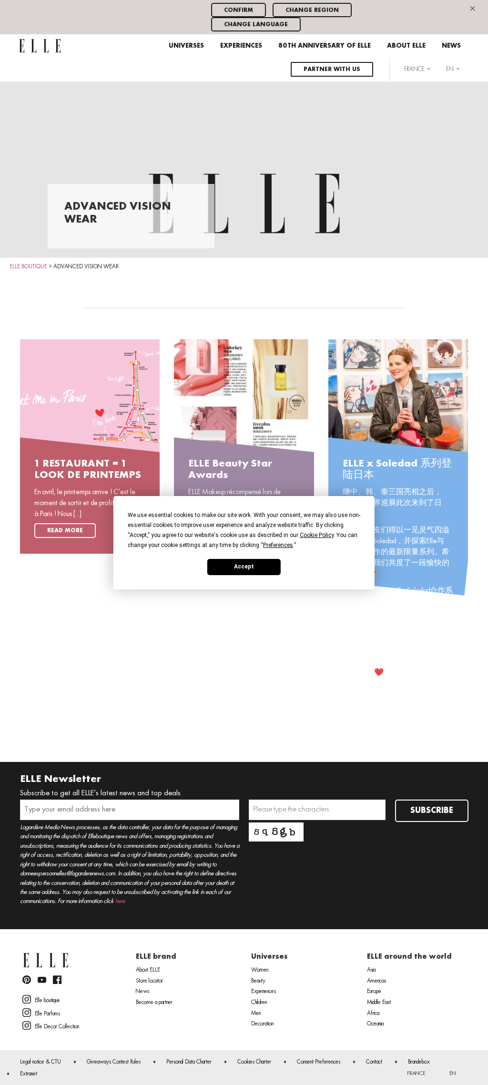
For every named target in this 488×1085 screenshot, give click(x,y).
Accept (244, 566)
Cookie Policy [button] (317, 534)
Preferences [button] (278, 544)
